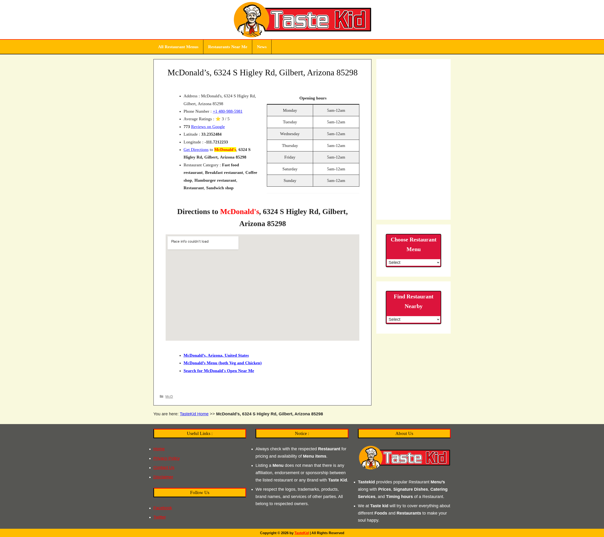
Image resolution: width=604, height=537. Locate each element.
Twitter (159, 517)
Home (159, 449)
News (262, 46)
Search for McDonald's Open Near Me (219, 370)
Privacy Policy (166, 458)
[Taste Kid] (302, 19)
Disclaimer (163, 477)
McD (169, 397)
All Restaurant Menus (178, 46)
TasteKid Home (194, 414)
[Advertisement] (413, 139)
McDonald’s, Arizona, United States (216, 355)
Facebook (162, 508)
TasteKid (301, 533)
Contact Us (163, 467)
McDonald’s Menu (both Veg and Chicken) (223, 363)
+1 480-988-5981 (228, 111)
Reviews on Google (208, 126)
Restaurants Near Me (227, 46)
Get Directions (196, 149)
